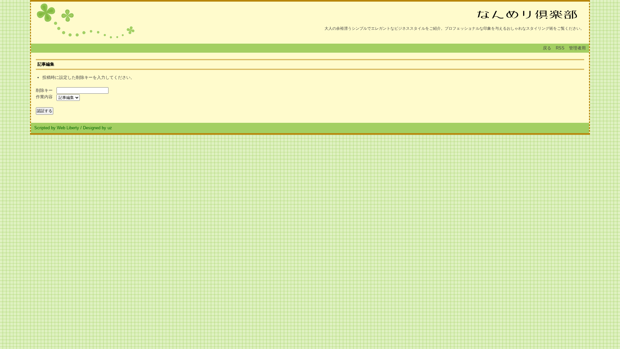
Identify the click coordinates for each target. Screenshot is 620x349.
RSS (560, 48)
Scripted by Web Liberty (56, 127)
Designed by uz (97, 127)
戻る (547, 48)
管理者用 (577, 48)
